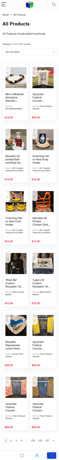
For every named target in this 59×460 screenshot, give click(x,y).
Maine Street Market (14, 293)
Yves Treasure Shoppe (42, 107)
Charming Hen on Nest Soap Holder (40, 159)
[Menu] (4, 4)
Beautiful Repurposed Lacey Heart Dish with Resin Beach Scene (14, 348)
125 (33, 440)
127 (47, 440)
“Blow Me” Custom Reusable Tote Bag (13, 285)
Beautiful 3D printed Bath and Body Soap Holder (14, 161)
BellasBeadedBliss (13, 108)
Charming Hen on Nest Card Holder (13, 221)
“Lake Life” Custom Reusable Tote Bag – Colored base (40, 286)
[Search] (54, 4)
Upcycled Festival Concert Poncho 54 (38, 347)
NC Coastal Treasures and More (14, 169)
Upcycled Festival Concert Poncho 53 (11, 408)
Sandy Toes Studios (14, 355)
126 (40, 440)
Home (5, 14)
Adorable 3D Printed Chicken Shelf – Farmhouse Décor (41, 224)
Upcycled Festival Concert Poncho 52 (38, 408)
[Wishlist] (22, 456)
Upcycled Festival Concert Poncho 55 (38, 99)
